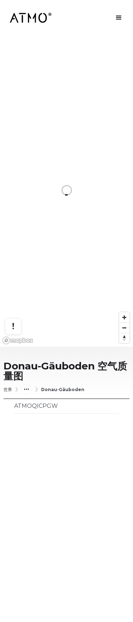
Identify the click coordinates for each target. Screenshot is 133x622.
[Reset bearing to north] (124, 338)
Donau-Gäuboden (62, 389)
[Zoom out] (124, 328)
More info (19, 304)
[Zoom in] (124, 317)
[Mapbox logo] (17, 340)
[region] (66, 191)
